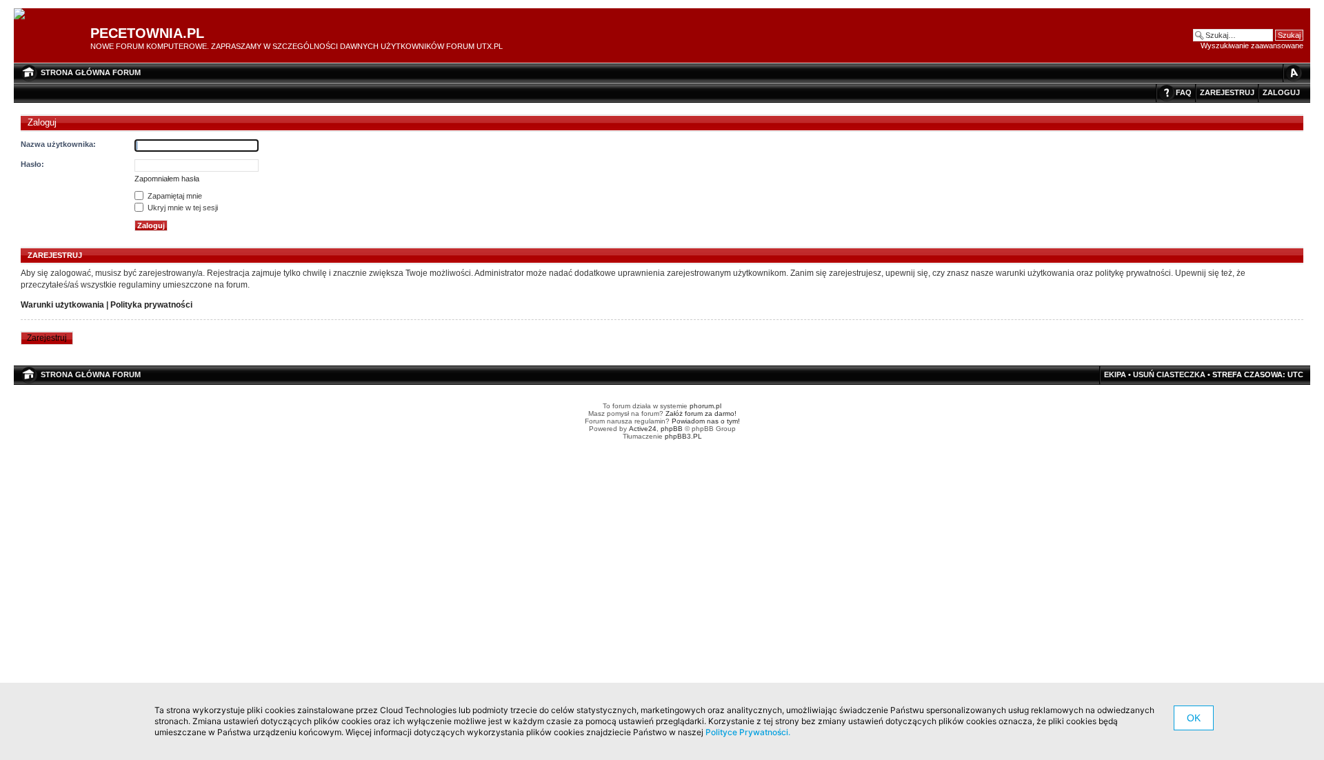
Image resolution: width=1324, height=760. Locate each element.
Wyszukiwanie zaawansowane (1252, 45)
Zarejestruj (1227, 92)
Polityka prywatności (151, 305)
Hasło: (32, 164)
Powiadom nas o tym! (706, 421)
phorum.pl (705, 406)
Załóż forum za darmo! (700, 413)
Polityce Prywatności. (747, 732)
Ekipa (1115, 374)
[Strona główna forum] (24, 14)
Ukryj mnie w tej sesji (182, 207)
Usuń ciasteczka (1169, 374)
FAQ (1184, 92)
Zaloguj (1281, 92)
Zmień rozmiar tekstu (1293, 73)
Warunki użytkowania (62, 305)
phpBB (672, 428)
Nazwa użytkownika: (58, 144)
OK (1194, 717)
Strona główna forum (91, 72)
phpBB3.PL (683, 436)
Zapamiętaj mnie (174, 196)
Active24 (642, 428)
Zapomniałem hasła (166, 178)
